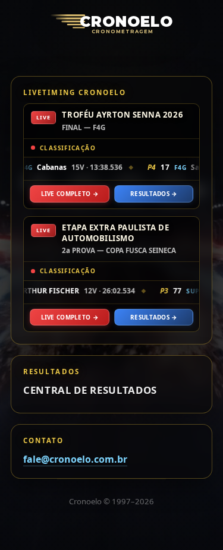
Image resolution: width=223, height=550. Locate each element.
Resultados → (153, 193)
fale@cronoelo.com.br (75, 459)
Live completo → (69, 193)
